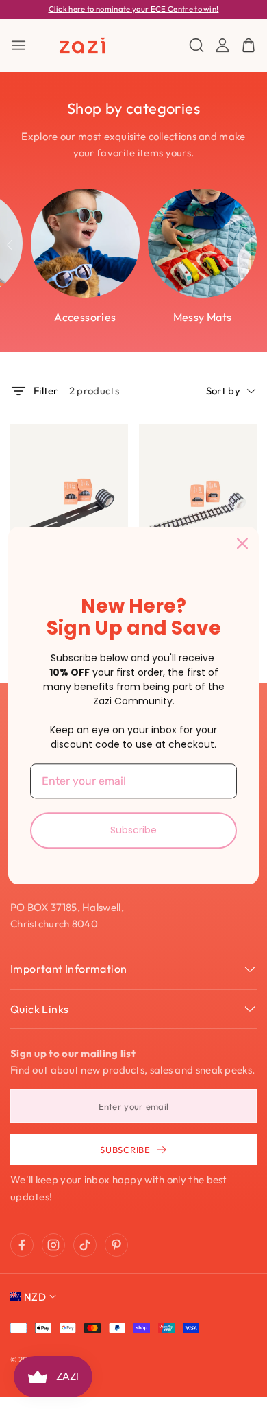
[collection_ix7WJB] (85, 243)
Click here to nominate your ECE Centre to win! (134, 9)
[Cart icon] (248, 45)
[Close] (242, 543)
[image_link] (69, 502)
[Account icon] (222, 45)
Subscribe (133, 830)
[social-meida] (22, 1245)
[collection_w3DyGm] (202, 243)
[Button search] (196, 45)
